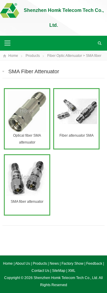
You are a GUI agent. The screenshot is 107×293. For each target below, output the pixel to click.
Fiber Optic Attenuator (64, 56)
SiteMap (58, 271)
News (55, 263)
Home (13, 56)
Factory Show (73, 263)
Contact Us (41, 271)
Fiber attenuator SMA (76, 135)
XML (71, 271)
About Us (23, 263)
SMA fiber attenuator (27, 202)
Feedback (94, 263)
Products (33, 56)
